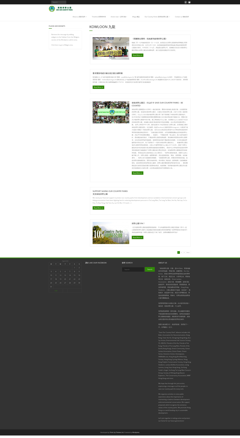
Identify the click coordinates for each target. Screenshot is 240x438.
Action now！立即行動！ (119, 17)
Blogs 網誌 (136, 17)
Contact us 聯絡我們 (182, 17)
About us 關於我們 (79, 17)
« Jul (55, 291)
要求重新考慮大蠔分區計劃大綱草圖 (108, 73)
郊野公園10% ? (138, 223)
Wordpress (135, 432)
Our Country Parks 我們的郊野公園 (156, 17)
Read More (137, 55)
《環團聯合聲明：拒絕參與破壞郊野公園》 (149, 38)
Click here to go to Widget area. (62, 45)
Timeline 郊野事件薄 (99, 17)
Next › (188, 252)
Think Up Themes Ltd (117, 432)
